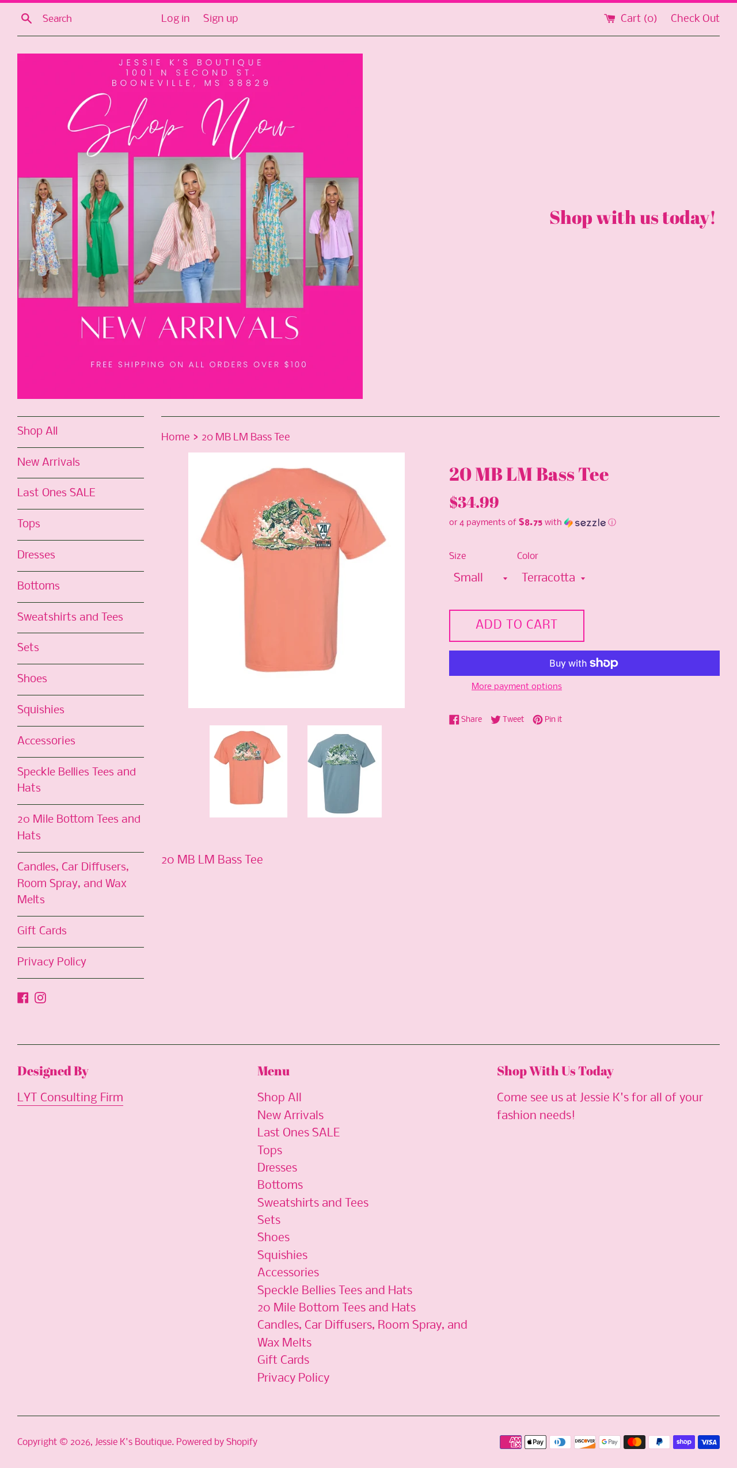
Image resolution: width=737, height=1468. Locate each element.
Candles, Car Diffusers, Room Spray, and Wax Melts (73, 884)
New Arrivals (48, 463)
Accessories (46, 741)
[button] (584, 523)
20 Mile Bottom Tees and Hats (78, 828)
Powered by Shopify (216, 1442)
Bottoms (38, 586)
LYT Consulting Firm (70, 1098)
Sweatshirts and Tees (70, 617)
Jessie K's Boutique (133, 1442)
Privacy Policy (51, 962)
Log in (175, 19)
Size (457, 556)
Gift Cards (42, 931)
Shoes (32, 679)
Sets (28, 648)
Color (527, 556)
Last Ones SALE (56, 493)
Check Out (695, 19)
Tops (28, 524)
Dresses (36, 555)
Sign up (220, 19)
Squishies (40, 710)
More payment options (517, 686)
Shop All (37, 432)
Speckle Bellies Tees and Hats (76, 781)
